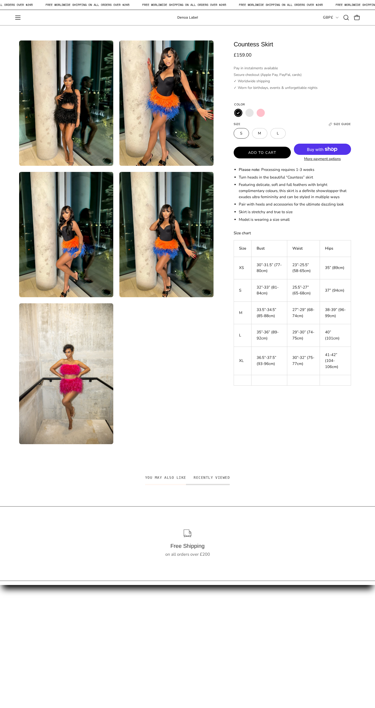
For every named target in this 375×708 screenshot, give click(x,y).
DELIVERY (98, 612)
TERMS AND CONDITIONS (114, 639)
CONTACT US (32, 612)
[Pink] (261, 113)
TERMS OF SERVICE (38, 647)
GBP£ (328, 17)
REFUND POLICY (105, 621)
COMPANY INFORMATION (114, 656)
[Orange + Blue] (249, 113)
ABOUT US (99, 630)
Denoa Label (187, 17)
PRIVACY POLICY (105, 647)
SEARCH (27, 630)
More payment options (322, 158)
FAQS (24, 621)
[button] (346, 17)
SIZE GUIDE (30, 639)
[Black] (238, 113)
